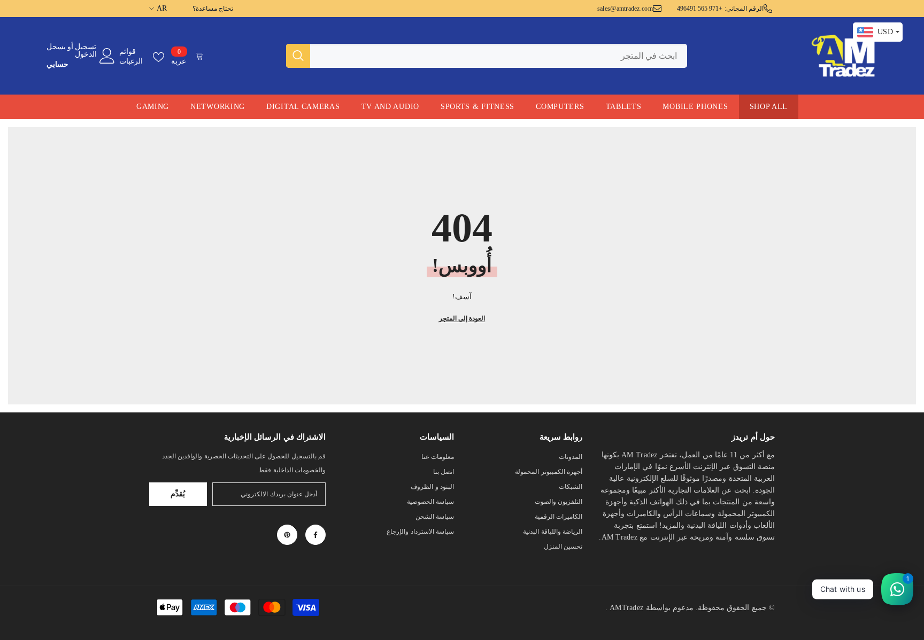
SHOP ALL (769, 107)
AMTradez (626, 608)
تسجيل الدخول (86, 50)
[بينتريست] (287, 535)
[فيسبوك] (315, 535)
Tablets (624, 107)
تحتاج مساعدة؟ (212, 8)
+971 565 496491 (700, 8)
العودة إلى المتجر (462, 318)
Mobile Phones (695, 107)
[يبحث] (486, 56)
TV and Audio (390, 107)
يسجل (56, 47)
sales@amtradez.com (625, 8)
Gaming (152, 107)
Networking (217, 107)
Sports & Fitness (477, 107)
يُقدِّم (178, 494)
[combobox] (498, 56)
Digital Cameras (303, 107)
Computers (560, 107)
